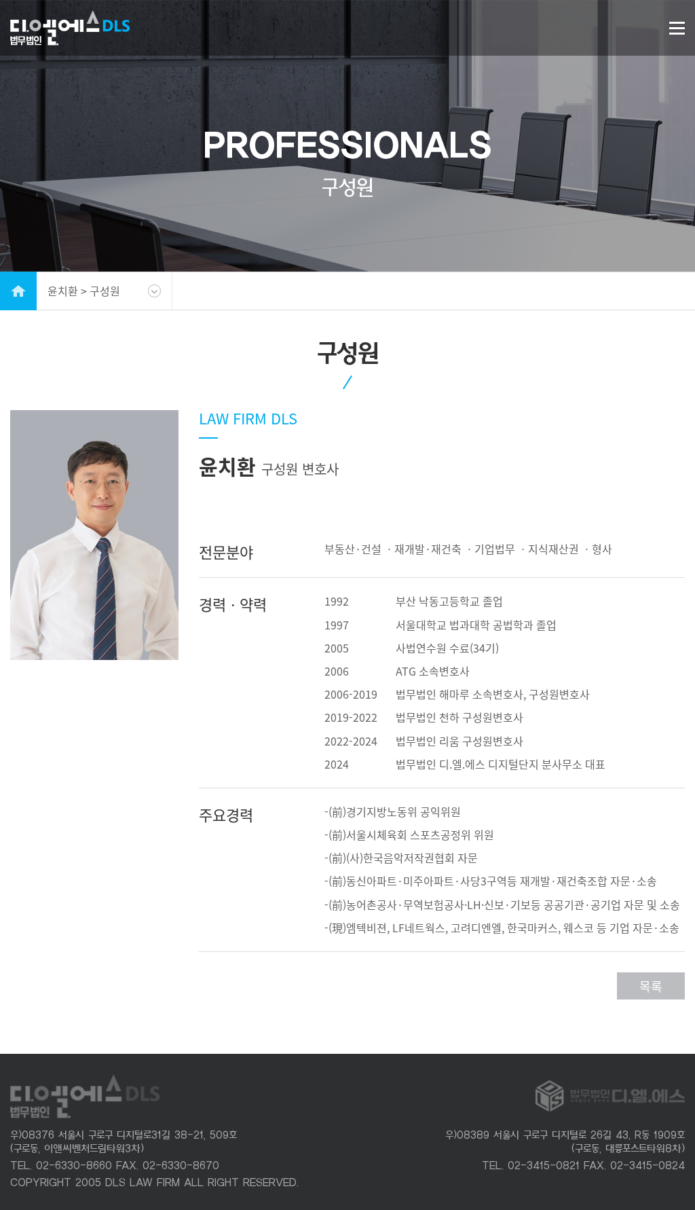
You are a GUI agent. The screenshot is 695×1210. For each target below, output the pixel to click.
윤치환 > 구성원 (84, 290)
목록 (650, 986)
